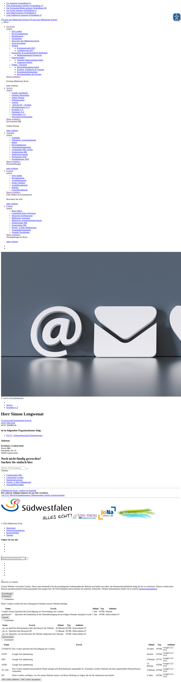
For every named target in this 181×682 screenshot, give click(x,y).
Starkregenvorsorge (14, 480)
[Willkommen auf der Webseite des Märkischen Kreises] (29, 20)
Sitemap (9, 535)
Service (9, 88)
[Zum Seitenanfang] (2, 580)
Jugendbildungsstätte (15, 485)
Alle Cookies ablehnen (10, 680)
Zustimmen (9, 599)
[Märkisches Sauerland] (137, 519)
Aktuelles (10, 133)
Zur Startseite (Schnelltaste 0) (18, 3)
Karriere (9, 171)
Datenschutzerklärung (15, 530)
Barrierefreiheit (12, 533)
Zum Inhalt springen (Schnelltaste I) (21, 13)
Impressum (11, 528)
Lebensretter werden (14, 477)
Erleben (9, 206)
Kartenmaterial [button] (7, 637)
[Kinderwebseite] (85, 519)
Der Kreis (10, 26)
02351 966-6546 (8, 423)
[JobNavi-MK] (107, 519)
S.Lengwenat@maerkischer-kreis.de (16, 420)
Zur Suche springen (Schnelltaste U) (21, 10)
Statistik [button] (5, 617)
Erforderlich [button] (6, 596)
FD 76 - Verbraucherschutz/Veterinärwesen (24, 435)
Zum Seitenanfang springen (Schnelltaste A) (24, 6)
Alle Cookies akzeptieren (30, 680)
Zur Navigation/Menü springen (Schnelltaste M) (26, 8)
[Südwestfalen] (36, 519)
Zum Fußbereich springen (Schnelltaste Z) (24, 15)
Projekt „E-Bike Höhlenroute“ (19, 482)
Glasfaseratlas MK (14, 475)
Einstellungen (7, 594)
